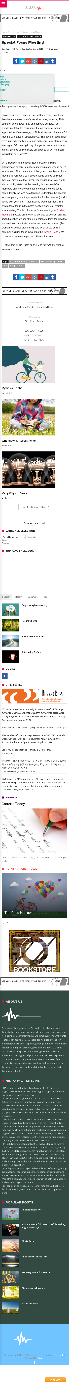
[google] (28, 61)
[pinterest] (41, 61)
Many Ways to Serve (14, 493)
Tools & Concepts (29, 36)
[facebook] (16, 61)
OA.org (41, 1358)
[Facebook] (5, 676)
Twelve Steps (51, 231)
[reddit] (34, 61)
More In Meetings (33, 339)
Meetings (15, 32)
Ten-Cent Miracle (34, 319)
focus (60, 261)
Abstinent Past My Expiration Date (34, 304)
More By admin (33, 335)
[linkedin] (47, 61)
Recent (18, 596)
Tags (46, 596)
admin (7, 49)
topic (20, 265)
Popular (6, 596)
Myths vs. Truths (12, 388)
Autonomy (19, 261)
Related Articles (33, 330)
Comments (33, 596)
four (5, 265)
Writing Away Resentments (19, 440)
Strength (59, 1355)
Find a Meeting (48, 261)
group (13, 265)
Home (4, 32)
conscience (33, 261)
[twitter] (22, 61)
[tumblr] (53, 61)
